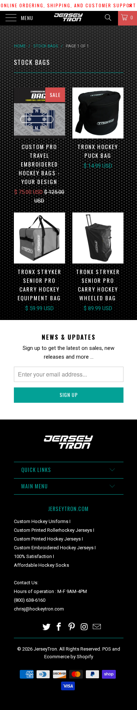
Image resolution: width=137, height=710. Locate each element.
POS (106, 649)
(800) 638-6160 (29, 600)
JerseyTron (45, 649)
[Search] (107, 17)
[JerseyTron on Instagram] (84, 627)
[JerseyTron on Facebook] (59, 627)
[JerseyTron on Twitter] (46, 627)
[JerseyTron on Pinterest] (71, 627)
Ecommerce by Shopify (68, 656)
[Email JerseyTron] (97, 627)
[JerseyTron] (68, 18)
